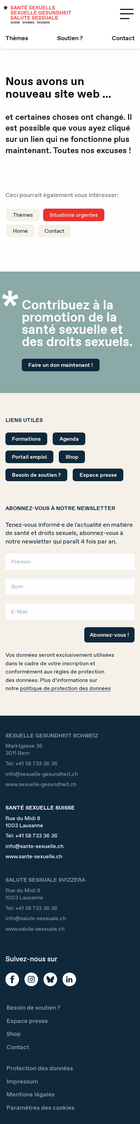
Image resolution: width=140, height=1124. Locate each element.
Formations (26, 438)
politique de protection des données (65, 688)
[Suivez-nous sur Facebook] (12, 979)
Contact (123, 38)
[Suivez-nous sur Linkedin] (69, 979)
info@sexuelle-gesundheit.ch (41, 774)
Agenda (69, 438)
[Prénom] (70, 563)
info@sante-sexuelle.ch (34, 846)
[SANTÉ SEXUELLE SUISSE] (38, 14)
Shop (72, 456)
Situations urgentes (74, 214)
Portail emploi (29, 456)
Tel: (31, 763)
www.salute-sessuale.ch (35, 928)
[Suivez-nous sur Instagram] (31, 979)
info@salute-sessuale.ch (35, 918)
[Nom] (70, 589)
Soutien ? (70, 38)
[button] (125, 1107)
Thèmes (16, 38)
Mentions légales (30, 1094)
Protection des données (39, 1068)
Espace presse (98, 474)
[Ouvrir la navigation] (127, 14)
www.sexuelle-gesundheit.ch (40, 784)
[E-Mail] (70, 613)
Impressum (22, 1081)
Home (20, 230)
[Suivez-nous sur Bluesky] (50, 979)
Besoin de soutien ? (36, 474)
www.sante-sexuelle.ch (33, 856)
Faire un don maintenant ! (60, 365)
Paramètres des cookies (40, 1108)
